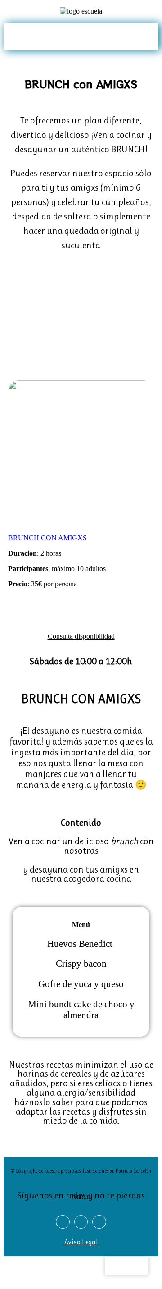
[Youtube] (46, 36)
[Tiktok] (36, 36)
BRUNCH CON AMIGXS (47, 538)
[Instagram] (26, 36)
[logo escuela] (81, 11)
